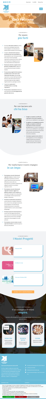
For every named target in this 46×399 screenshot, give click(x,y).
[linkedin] (9, 2)
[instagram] (5, 2)
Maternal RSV (18, 248)
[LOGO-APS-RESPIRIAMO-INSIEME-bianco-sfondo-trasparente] (4, 356)
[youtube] (7, 2)
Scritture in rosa (19, 262)
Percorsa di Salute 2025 (21, 277)
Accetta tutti (8, 396)
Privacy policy (33, 396)
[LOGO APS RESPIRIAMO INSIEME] (6, 5)
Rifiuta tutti (21, 396)
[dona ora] (8, 335)
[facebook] (4, 2)
